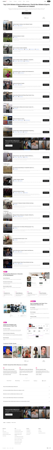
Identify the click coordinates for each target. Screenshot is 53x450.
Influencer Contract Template (18, 439)
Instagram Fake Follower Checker (19, 431)
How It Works (40, 431)
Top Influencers (8, 422)
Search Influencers (9, 145)
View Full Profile (46, 25)
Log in (45, 1)
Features (11, 1)
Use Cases (19, 1)
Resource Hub (4, 431)
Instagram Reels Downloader (18, 442)
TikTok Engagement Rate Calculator (19, 436)
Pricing (24, 1)
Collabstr (4, 422)
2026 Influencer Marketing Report (7, 434)
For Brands (15, 1)
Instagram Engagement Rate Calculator (18, 434)
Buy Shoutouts (28, 434)
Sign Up (49, 1)
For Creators (27, 1)
